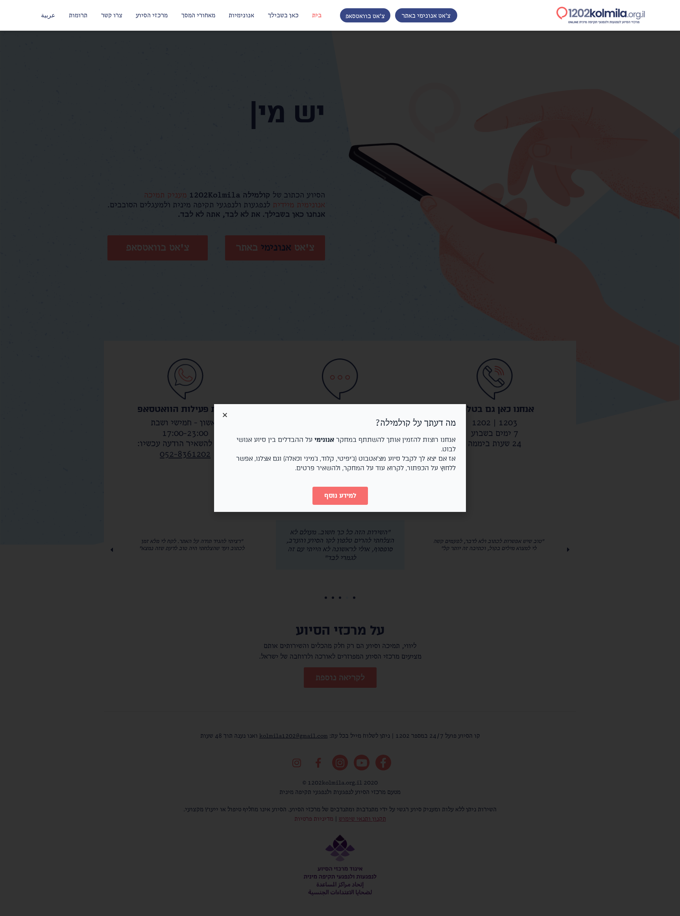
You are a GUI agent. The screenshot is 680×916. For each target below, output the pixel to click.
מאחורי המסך (198, 15)
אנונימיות (241, 15)
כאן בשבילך (283, 15)
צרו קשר (111, 15)
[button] (426, 15)
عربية (48, 15)
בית (317, 15)
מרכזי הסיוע (152, 15)
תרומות (78, 15)
